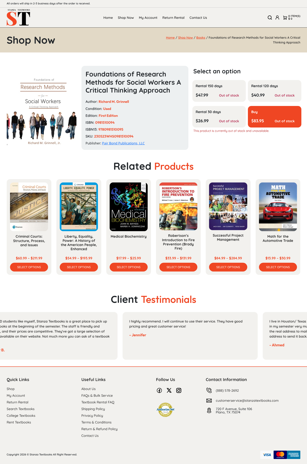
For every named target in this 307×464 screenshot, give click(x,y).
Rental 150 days (209, 86)
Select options (29, 267)
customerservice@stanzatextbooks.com (247, 400)
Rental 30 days (208, 112)
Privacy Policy (92, 415)
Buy (254, 112)
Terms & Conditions (96, 422)
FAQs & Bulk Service (97, 395)
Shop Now (126, 17)
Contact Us (198, 17)
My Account (148, 17)
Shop (11, 389)
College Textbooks (21, 415)
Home (108, 17)
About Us (88, 389)
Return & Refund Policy (99, 429)
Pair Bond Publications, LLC (123, 143)
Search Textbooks (20, 409)
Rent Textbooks (19, 422)
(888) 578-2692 (227, 390)
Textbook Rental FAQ (97, 402)
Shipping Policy (93, 409)
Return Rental (173, 17)
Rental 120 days (264, 86)
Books (200, 38)
